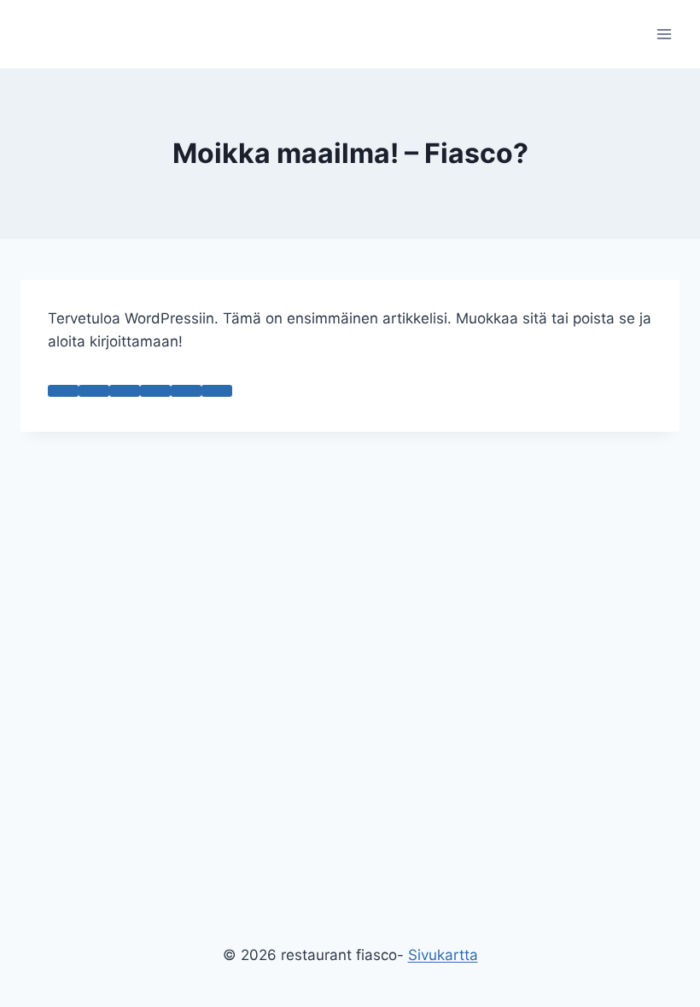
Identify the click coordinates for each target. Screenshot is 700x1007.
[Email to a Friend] (155, 391)
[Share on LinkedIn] (216, 391)
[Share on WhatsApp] (63, 391)
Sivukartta (443, 954)
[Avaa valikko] (664, 33)
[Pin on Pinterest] (186, 391)
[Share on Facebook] (94, 391)
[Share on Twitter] (124, 391)
